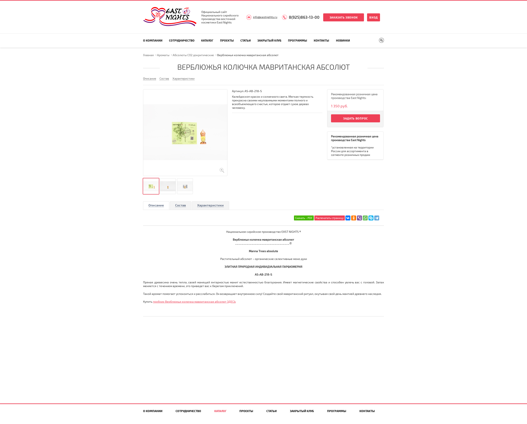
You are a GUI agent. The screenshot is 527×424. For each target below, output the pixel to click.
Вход (373, 17)
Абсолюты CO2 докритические (193, 55)
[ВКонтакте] (347, 217)
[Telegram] (376, 217)
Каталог (207, 40)
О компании (152, 40)
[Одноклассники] (353, 217)
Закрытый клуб (269, 40)
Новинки (343, 40)
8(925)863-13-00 (304, 17)
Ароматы (163, 55)
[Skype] (370, 217)
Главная (148, 55)
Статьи (245, 40)
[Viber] (359, 217)
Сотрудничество (182, 40)
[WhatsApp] (365, 217)
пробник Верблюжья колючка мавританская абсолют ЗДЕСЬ (194, 301)
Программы (297, 40)
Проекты (227, 40)
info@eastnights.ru (265, 17)
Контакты (321, 40)
